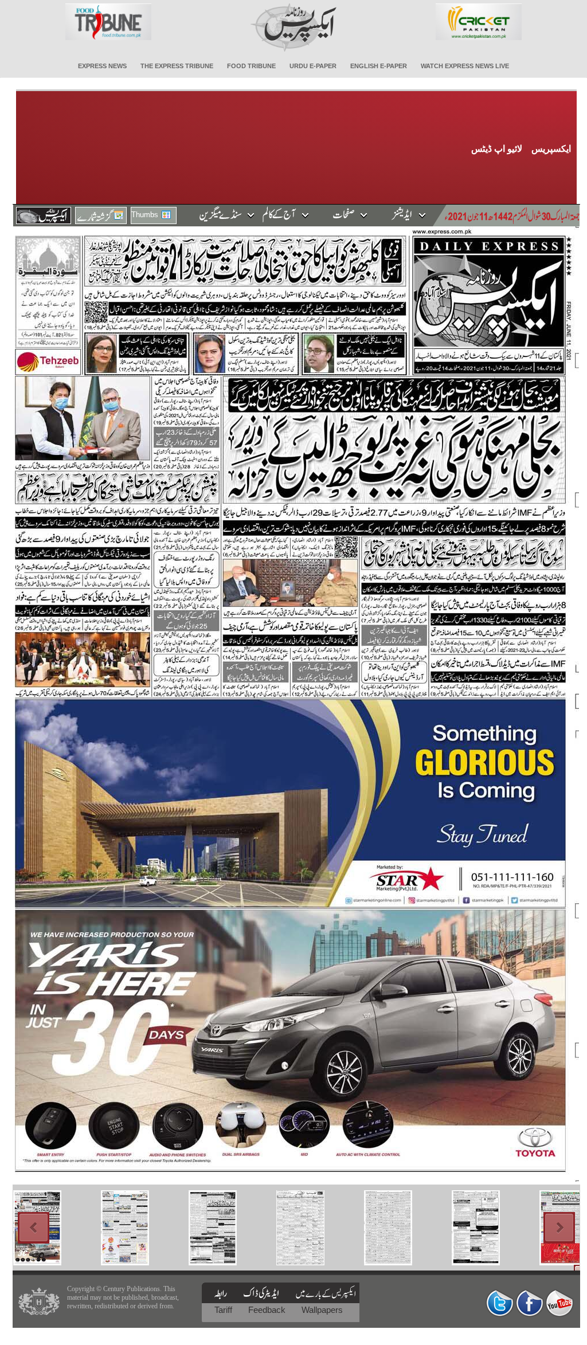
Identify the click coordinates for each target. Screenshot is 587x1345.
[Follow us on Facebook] (530, 1303)
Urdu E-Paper (312, 65)
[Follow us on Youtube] (559, 1303)
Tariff (224, 1310)
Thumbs (144, 214)
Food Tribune (251, 65)
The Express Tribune (176, 65)
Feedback (268, 1310)
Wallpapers (322, 1310)
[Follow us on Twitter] (500, 1303)
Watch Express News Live (465, 65)
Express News (102, 65)
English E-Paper (378, 65)
